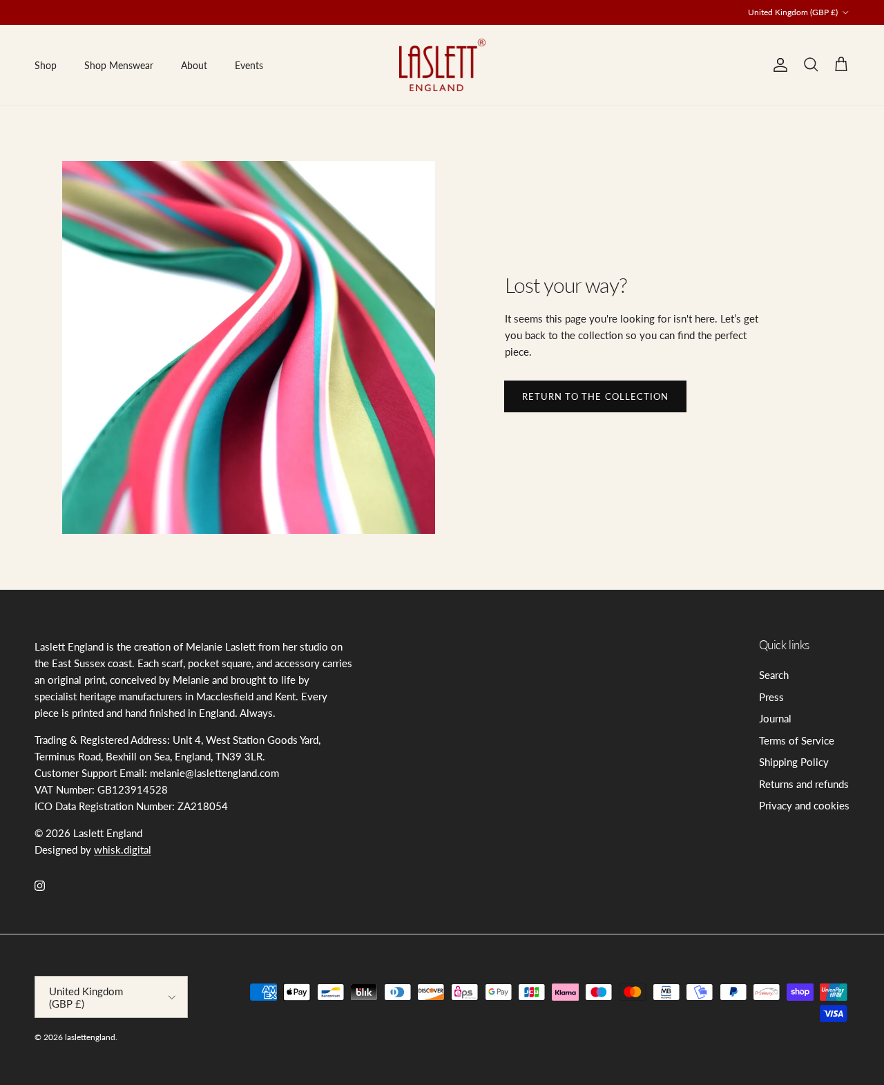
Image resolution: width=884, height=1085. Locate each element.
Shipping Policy (794, 762)
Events (249, 65)
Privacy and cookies (804, 805)
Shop (46, 65)
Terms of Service (796, 740)
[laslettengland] (442, 65)
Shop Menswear (118, 65)
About (194, 65)
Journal (775, 718)
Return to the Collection (595, 396)
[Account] (778, 65)
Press (771, 697)
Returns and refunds (804, 784)
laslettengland (90, 1037)
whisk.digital (122, 849)
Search (774, 675)
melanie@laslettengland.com (422, 17)
